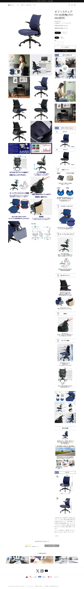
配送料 (57, 23)
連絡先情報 (47, 586)
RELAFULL (12, 586)
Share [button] (57, 535)
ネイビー (58, 32)
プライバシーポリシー (30, 586)
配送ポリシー (41, 586)
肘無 (62, 37)
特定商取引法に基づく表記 (54, 586)
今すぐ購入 (65, 50)
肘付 (57, 37)
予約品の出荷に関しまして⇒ (61, 25)
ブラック (64, 32)
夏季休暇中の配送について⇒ (61, 28)
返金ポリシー (23, 586)
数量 (55, 40)
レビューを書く (51, 545)
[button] (69, 5)
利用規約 (36, 586)
